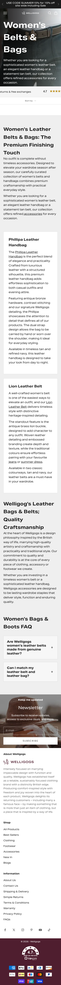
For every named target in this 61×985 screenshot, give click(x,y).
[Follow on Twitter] (14, 930)
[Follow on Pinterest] (31, 930)
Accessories (11, 851)
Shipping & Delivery (16, 891)
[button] (30, 953)
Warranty (9, 908)
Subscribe (30, 740)
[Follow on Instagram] (22, 930)
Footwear (9, 846)
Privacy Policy (12, 913)
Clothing (9, 840)
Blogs (7, 862)
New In (7, 857)
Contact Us (10, 885)
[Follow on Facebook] (5, 930)
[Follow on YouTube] (40, 930)
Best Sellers (11, 834)
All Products (11, 829)
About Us (9, 880)
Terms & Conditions (16, 902)
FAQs (6, 919)
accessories (32, 214)
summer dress (31, 462)
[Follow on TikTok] (49, 930)
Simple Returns (13, 897)
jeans (13, 462)
